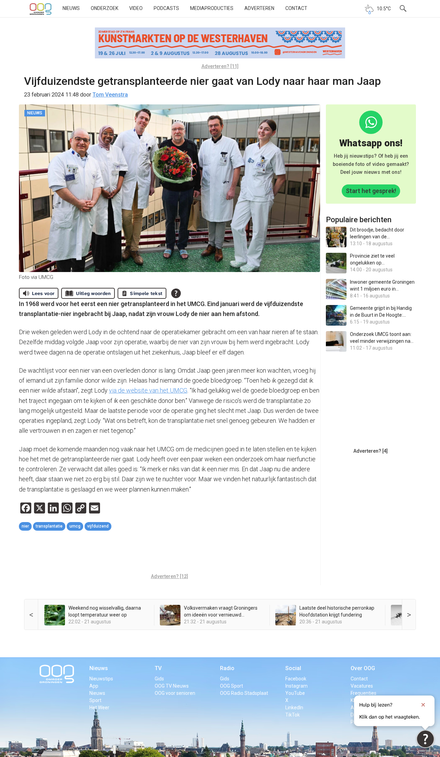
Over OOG (363, 668)
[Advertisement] (169, 553)
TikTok (292, 715)
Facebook (295, 678)
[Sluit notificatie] (423, 705)
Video (136, 8)
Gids (159, 678)
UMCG (74, 526)
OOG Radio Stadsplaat (244, 693)
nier (25, 526)
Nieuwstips (101, 678)
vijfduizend (98, 526)
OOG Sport (231, 686)
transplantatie (49, 526)
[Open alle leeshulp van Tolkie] (176, 293)
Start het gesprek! (371, 190)
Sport (95, 700)
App (93, 686)
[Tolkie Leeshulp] (425, 739)
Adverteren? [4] (370, 451)
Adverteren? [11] (220, 66)
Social (293, 668)
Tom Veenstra (110, 94)
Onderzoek (104, 8)
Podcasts (166, 8)
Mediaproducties (211, 8)
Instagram (296, 686)
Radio (227, 668)
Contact (296, 8)
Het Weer (99, 707)
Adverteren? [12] (169, 576)
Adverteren (259, 8)
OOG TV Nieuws (172, 686)
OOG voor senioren (175, 693)
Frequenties (363, 693)
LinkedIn (294, 707)
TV (158, 668)
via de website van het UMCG (148, 390)
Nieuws (71, 8)
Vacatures (362, 686)
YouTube (295, 693)
